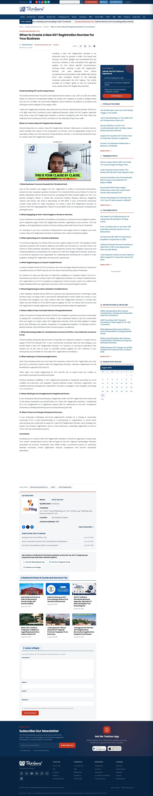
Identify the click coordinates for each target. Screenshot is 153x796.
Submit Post (117, 2)
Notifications (99, 766)
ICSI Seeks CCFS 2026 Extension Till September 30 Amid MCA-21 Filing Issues (114, 219)
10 (102, 383)
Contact (118, 775)
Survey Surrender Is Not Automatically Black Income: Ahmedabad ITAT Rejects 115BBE (116, 180)
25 (107, 391)
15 (126, 383)
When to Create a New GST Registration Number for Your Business (56, 37)
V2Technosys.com (58, 787)
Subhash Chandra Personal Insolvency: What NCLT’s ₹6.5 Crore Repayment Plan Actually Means (116, 247)
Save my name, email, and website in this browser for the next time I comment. (48, 708)
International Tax (58, 779)
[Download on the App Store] (115, 748)
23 (131, 387)
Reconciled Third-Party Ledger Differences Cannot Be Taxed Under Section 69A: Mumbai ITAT (115, 190)
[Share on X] (80, 46)
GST (90, 17)
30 (131, 391)
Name (24, 682)
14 (122, 383)
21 (121, 387)
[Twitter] (27, 527)
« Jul (102, 399)
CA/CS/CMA (78, 779)
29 (126, 391)
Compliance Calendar (102, 775)
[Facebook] (30, 2)
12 (112, 383)
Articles (46, 27)
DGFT (108, 17)
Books (104, 2)
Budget (41, 17)
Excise (74, 17)
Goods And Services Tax (39, 487)
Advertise (119, 772)
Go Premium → (117, 96)
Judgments (99, 772)
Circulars (98, 769)
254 (57, 522)
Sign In (128, 2)
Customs (82, 17)
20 (117, 387)
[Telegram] (48, 2)
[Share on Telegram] (94, 46)
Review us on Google (33, 567)
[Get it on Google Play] (99, 748)
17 (102, 387)
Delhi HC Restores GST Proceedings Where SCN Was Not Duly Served (78, 22)
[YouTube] (36, 2)
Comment (26, 658)
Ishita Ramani (27, 45)
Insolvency (77, 775)
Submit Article (120, 769)
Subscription (92, 2)
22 (126, 387)
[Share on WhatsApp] (90, 46)
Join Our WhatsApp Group (35, 562)
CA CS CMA (99, 17)
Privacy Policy (115, 788)
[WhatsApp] (45, 2)
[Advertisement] (35, 73)
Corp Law (136, 17)
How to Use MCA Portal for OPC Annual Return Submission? (44, 541)
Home (22, 17)
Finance (127, 17)
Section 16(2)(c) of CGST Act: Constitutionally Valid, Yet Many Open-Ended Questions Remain (116, 128)
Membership (120, 779)
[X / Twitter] (33, 2)
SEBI (119, 17)
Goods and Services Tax (33, 27)
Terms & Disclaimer (127, 788)
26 (112, 391)
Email (24, 691)
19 (112, 387)
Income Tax (31, 17)
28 (122, 391)
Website (25, 700)
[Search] (81, 2)
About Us (119, 766)
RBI (114, 17)
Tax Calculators (100, 779)
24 (103, 391)
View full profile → (86, 527)
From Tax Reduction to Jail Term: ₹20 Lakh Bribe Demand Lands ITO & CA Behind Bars (115, 229)
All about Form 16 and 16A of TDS (34, 537)
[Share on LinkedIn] (85, 46)
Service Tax (51, 17)
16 (131, 383)
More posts (105, 151)
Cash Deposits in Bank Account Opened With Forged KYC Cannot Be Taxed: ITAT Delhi (117, 257)
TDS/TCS (55, 775)
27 (117, 391)
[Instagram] (42, 2)
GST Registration (65, 487)
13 (117, 383)
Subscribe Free (67, 745)
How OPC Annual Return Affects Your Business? (40, 545)
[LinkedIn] (39, 2)
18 (107, 387)
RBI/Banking (78, 772)
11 (107, 383)
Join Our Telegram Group (60, 562)
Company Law (63, 17)
